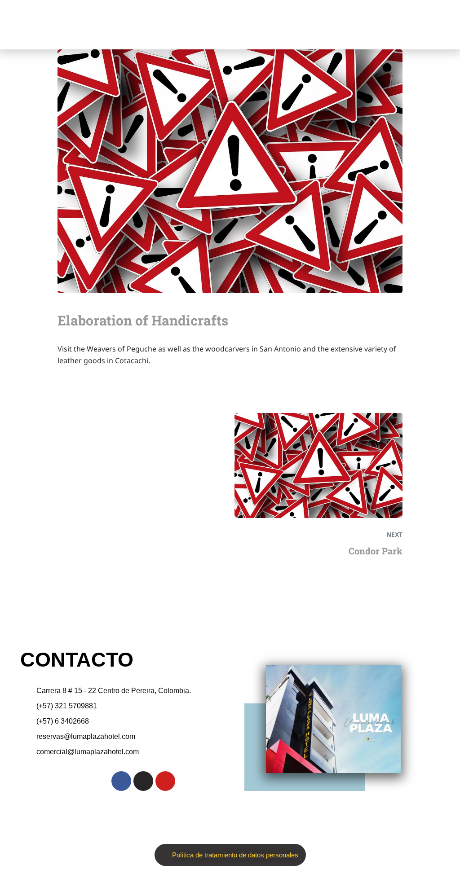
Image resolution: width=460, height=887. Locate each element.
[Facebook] (121, 781)
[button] (351, 25)
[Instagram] (143, 781)
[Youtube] (165, 781)
